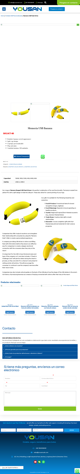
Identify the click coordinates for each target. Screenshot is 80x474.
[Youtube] (35, 462)
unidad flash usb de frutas (30, 166)
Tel (5, 382)
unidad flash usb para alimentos (16, 166)
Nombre (6, 375)
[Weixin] (39, 462)
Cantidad (43, 382)
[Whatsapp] (43, 462)
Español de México (13, 467)
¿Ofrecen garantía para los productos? (16, 349)
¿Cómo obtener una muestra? (14, 346)
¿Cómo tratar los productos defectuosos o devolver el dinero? (23, 353)
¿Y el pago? (8, 357)
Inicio (2, 16)
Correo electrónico (46, 375)
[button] (4, 9)
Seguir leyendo (10, 312)
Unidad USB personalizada (13, 16)
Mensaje (6, 390)
